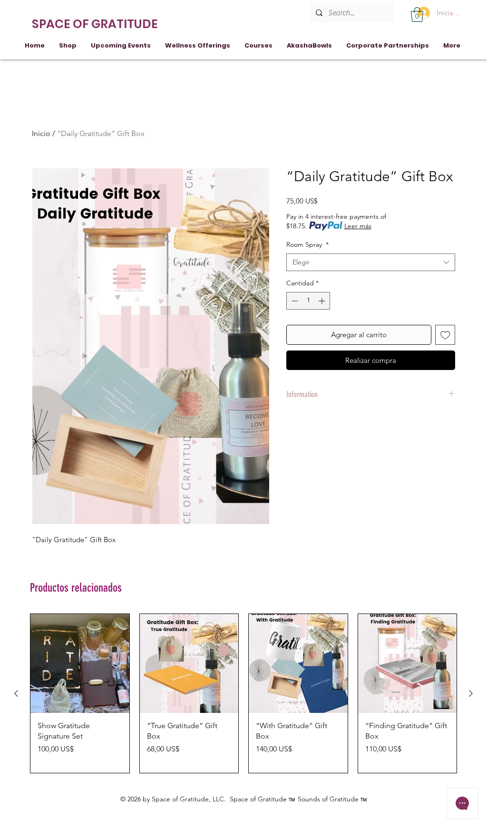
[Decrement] (294, 300)
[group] (243, 693)
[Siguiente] (471, 693)
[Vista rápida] (79, 663)
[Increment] (323, 300)
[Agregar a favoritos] (445, 335)
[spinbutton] (308, 300)
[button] (417, 14)
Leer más (357, 226)
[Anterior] (16, 693)
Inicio (41, 133)
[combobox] (370, 262)
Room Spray (307, 244)
